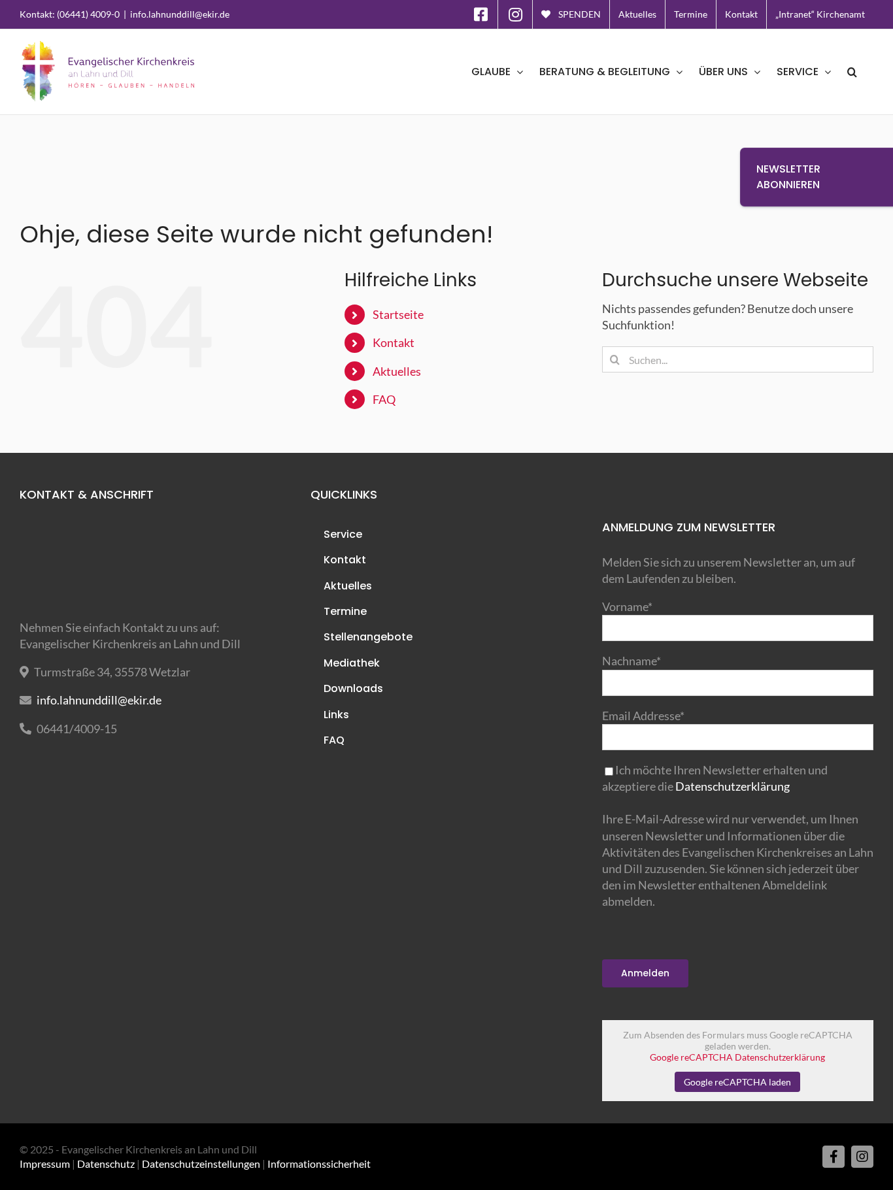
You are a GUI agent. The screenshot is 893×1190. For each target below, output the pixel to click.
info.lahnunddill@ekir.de (179, 14)
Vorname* (627, 606)
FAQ (384, 399)
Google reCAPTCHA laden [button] (737, 1081)
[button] (852, 71)
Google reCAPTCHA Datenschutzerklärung (737, 1057)
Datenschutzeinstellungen (201, 1163)
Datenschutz (106, 1163)
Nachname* (631, 660)
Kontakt (393, 342)
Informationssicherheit (319, 1163)
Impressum (45, 1163)
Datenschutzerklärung (732, 786)
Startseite (398, 314)
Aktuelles (397, 371)
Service (343, 534)
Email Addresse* (643, 715)
